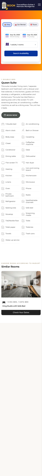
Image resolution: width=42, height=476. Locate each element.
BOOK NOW (12, 115)
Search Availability (21, 53)
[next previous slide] (5, 281)
